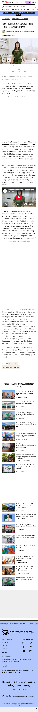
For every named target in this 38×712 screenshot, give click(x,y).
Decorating (15, 9)
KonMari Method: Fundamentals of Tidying (18, 144)
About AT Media (17, 696)
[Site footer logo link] (19, 632)
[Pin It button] (9, 60)
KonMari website (8, 350)
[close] (36, 708)
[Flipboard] (30, 651)
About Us (4, 645)
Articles (23, 9)
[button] (34, 60)
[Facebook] (23, 647)
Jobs (24, 696)
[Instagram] (23, 643)
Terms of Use (6, 672)
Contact (4, 649)
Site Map (4, 652)
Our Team (5, 642)
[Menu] (3, 2)
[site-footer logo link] (6, 696)
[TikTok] (30, 643)
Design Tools (30, 9)
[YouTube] (23, 651)
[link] (26, 393)
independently (8, 76)
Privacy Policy (17, 672)
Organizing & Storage (20, 19)
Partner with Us (31, 696)
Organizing (6, 19)
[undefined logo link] (14, 2)
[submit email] (33, 666)
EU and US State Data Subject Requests (24, 704)
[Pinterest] (30, 647)
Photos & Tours (6, 9)
